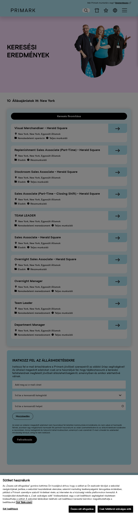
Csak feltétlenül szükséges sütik (115, 509)
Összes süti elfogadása (82, 509)
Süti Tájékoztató (24, 502)
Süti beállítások (10, 509)
